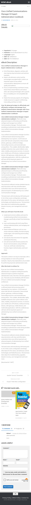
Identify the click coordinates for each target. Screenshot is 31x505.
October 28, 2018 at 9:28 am (19, 433)
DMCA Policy (16, 497)
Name (5, 459)
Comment (6, 448)
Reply (7, 438)
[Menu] (29, 2)
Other (3, 6)
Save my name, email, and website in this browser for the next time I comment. (15, 473)
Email (18, 459)
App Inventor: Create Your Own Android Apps (21, 413)
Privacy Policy (6, 497)
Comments (8, 428)
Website (5, 465)
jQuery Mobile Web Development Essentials (6, 401)
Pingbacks (20, 428)
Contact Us (25, 497)
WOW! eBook (6, 2)
